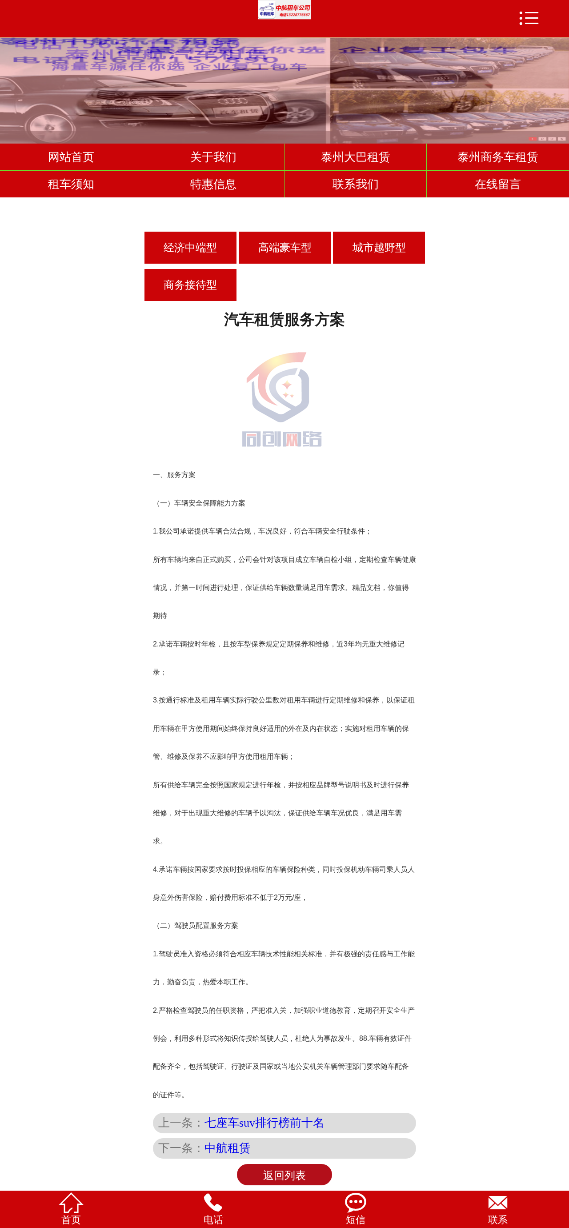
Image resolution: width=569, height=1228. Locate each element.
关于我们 (213, 157)
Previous (8, 86)
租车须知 (71, 184)
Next (560, 86)
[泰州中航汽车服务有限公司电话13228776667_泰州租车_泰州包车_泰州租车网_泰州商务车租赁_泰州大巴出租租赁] (284, 10)
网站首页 (71, 157)
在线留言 (498, 184)
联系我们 (356, 184)
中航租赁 (227, 1148)
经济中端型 (190, 247)
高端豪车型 (285, 247)
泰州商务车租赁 (497, 157)
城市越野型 (379, 247)
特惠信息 (213, 184)
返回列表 (284, 1175)
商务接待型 (190, 285)
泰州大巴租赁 (355, 157)
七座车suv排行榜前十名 (264, 1122)
